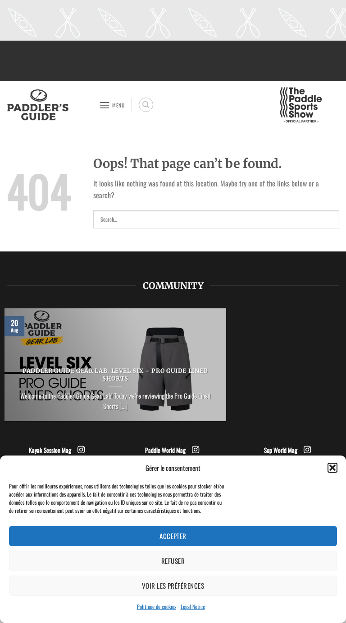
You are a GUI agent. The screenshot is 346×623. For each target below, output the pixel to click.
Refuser (173, 561)
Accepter (173, 536)
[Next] (228, 370)
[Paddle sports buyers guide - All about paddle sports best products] (49, 105)
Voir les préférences (173, 585)
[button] (332, 467)
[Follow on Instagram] (81, 450)
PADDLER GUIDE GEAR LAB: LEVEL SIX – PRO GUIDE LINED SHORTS (115, 374)
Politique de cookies (156, 606)
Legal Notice (193, 606)
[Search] (146, 105)
